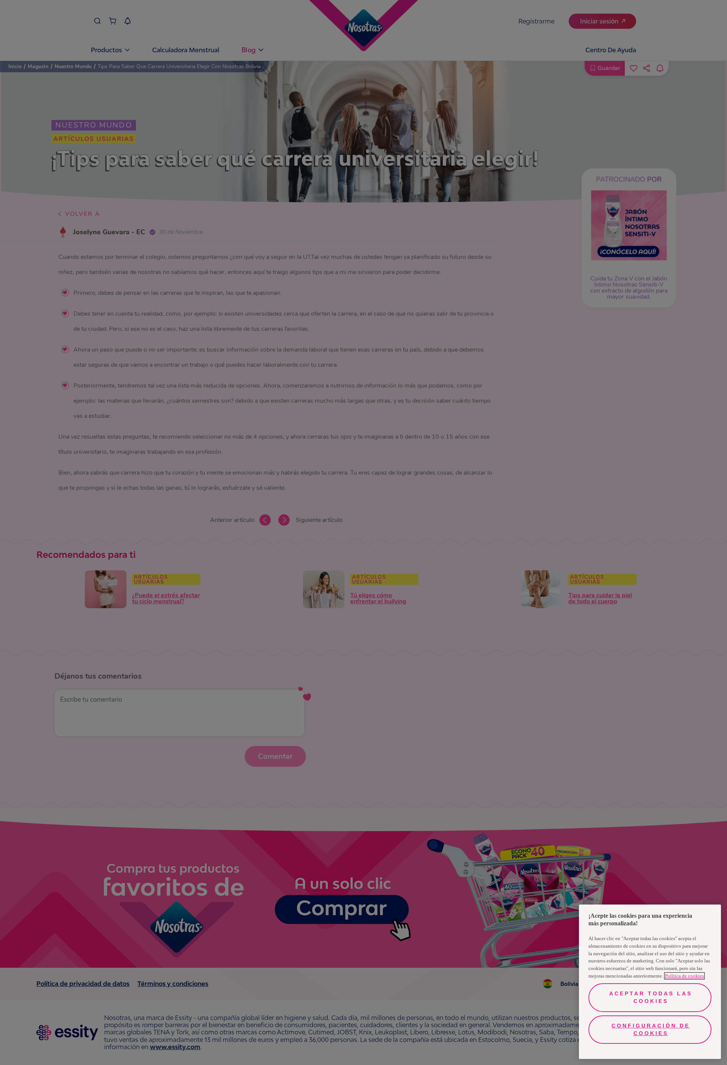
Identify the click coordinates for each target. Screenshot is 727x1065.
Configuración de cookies (651, 1029)
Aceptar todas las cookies (650, 997)
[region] (650, 982)
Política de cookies (684, 976)
